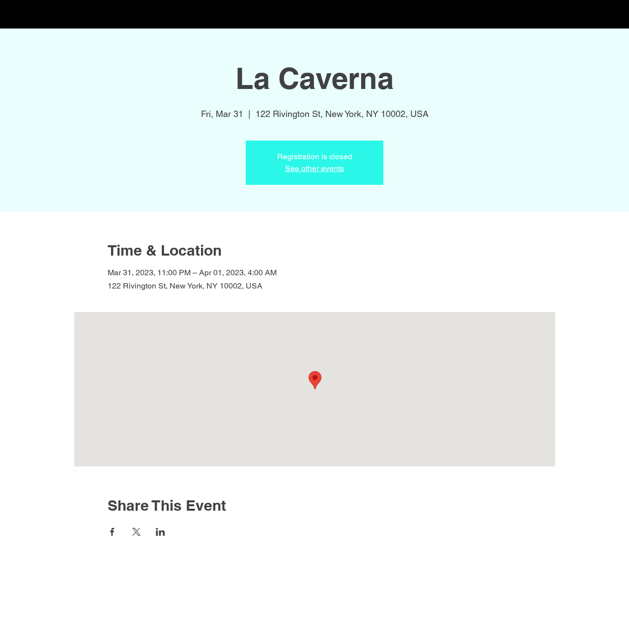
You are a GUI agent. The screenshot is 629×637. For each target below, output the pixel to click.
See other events (314, 168)
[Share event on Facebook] (112, 532)
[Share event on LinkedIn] (160, 532)
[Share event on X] (136, 532)
